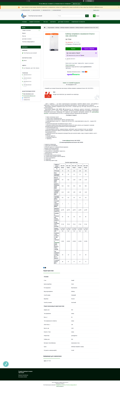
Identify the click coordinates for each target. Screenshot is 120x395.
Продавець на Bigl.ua (60, 383)
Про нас (45, 21)
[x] (45, 267)
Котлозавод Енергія (22, 376)
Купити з (87, 48)
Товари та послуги (34, 21)
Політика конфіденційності (28, 41)
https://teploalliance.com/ (28, 93)
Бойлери (57, 27)
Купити (73, 48)
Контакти (53, 21)
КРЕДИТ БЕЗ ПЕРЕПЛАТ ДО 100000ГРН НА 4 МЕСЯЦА (66, 94)
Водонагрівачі (51, 27)
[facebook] (44, 267)
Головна (24, 21)
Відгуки (24, 33)
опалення (56, 242)
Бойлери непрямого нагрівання (67, 27)
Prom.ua (66, 382)
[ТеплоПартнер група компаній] (24, 18)
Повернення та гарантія (78, 21)
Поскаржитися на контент (61, 384)
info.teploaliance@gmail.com (29, 95)
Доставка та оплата (63, 21)
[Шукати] (87, 16)
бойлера (68, 140)
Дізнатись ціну (76, 3)
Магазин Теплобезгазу (23, 375)
